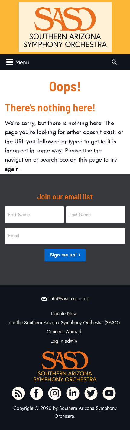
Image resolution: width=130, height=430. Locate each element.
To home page (65, 366)
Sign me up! (63, 254)
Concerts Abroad (64, 331)
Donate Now (64, 313)
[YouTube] (109, 393)
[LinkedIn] (73, 393)
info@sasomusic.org (69, 298)
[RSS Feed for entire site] (18, 393)
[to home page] (65, 27)
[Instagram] (55, 393)
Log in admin (63, 341)
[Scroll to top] (119, 415)
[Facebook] (37, 393)
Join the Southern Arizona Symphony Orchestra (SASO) (64, 322)
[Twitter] (91, 393)
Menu (22, 62)
